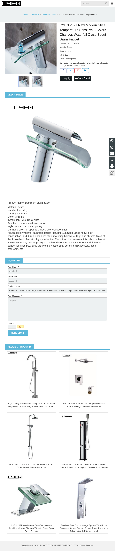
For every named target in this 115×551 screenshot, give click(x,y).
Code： (11, 323)
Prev (8, 48)
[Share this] (63, 70)
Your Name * (13, 267)
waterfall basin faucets (75, 66)
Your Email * (13, 276)
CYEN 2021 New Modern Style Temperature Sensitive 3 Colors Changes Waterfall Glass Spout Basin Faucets (31, 528)
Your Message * (15, 296)
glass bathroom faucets (97, 63)
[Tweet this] (70, 70)
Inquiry (67, 78)
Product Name (14, 286)
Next (53, 48)
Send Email (84, 78)
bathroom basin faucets (74, 63)
